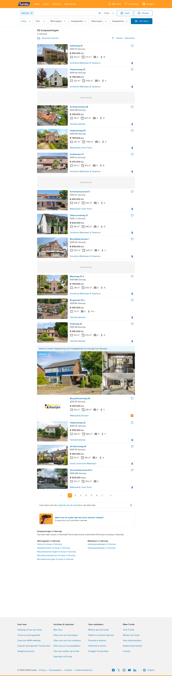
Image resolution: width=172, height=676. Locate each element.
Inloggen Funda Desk (98, 651)
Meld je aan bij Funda (98, 629)
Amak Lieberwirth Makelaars (83, 463)
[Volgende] (110, 495)
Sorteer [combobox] (125, 38)
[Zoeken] (99, 13)
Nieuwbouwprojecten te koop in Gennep (56, 555)
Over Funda (128, 629)
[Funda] (24, 4)
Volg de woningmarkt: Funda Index (33, 646)
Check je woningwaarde (28, 635)
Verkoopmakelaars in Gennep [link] (101, 548)
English (151, 670)
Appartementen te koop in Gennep (53, 548)
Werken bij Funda (131, 635)
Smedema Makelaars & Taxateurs (85, 63)
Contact (126, 651)
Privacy (42, 670)
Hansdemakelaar (77, 124)
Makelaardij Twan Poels (81, 147)
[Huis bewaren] (132, 45)
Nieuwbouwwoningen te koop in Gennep (56, 551)
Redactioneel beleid (132, 646)
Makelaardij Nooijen (79, 415)
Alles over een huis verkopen (67, 640)
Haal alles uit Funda (62, 656)
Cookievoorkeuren (83, 670)
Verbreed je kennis (97, 646)
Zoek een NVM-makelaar (29, 640)
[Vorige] (61, 495)
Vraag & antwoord (25, 651)
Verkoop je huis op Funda (29, 629)
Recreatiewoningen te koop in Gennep (55, 559)
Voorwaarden (55, 670)
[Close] (31, 13)
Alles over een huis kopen (65, 635)
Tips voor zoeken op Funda (66, 651)
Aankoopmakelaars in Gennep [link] (102, 544)
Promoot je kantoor (97, 640)
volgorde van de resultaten (70, 505)
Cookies (68, 670)
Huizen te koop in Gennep (49, 544)
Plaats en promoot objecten (101, 635)
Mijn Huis (57, 629)
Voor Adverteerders (132, 640)
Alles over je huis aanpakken (66, 646)
